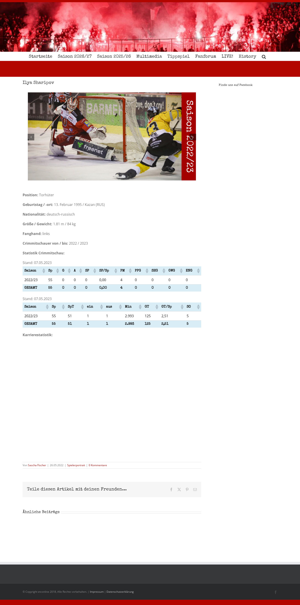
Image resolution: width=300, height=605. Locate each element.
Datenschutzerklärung (120, 592)
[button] (264, 56)
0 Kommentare (98, 465)
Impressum (97, 592)
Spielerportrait (76, 465)
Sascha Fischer (37, 465)
